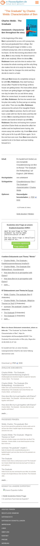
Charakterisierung (23, 182)
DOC (21, 363)
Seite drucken (22, 214)
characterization (23, 187)
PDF (32, 197)
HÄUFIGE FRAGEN (8, 509)
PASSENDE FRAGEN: (10, 419)
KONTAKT (5, 536)
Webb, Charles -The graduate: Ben (17, 294)
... (4, 413)
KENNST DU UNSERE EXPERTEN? (16, 486)
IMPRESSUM (6, 524)
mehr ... (6, 285)
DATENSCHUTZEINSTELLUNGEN (13, 521)
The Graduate (22, 184)
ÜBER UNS (5, 532)
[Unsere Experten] (13, 490)
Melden (31, 214)
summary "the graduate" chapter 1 (17, 307)
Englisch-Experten (16, 228)
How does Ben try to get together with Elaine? (19, 396)
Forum (30, 290)
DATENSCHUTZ (7, 517)
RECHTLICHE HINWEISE (10, 513)
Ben (32, 182)
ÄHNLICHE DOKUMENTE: (12, 368)
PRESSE (4, 539)
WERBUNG (5, 543)
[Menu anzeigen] (34, 2)
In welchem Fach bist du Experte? (16, 499)
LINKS (4, 528)
